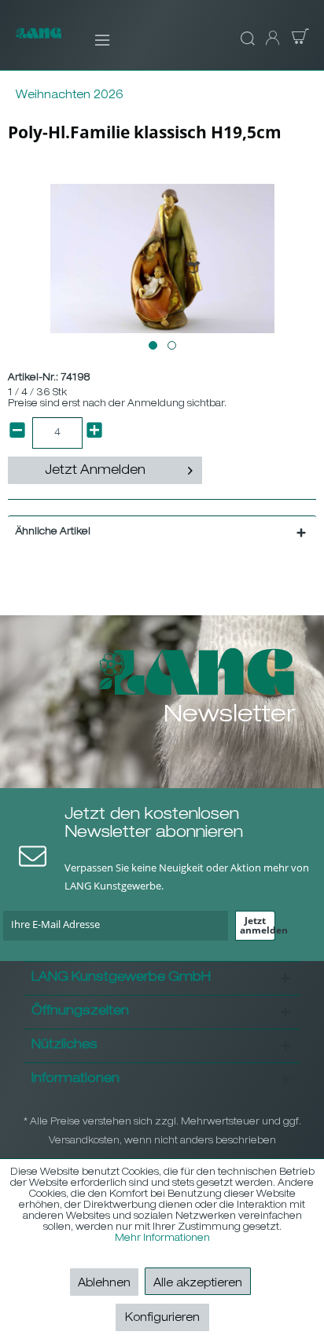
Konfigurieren (162, 1318)
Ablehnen (104, 1283)
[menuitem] (92, 39)
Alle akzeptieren (197, 1283)
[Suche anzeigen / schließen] (245, 39)
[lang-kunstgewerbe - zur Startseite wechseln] (38, 41)
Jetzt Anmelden (95, 471)
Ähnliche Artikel (53, 532)
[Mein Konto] (271, 39)
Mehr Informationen (162, 1238)
